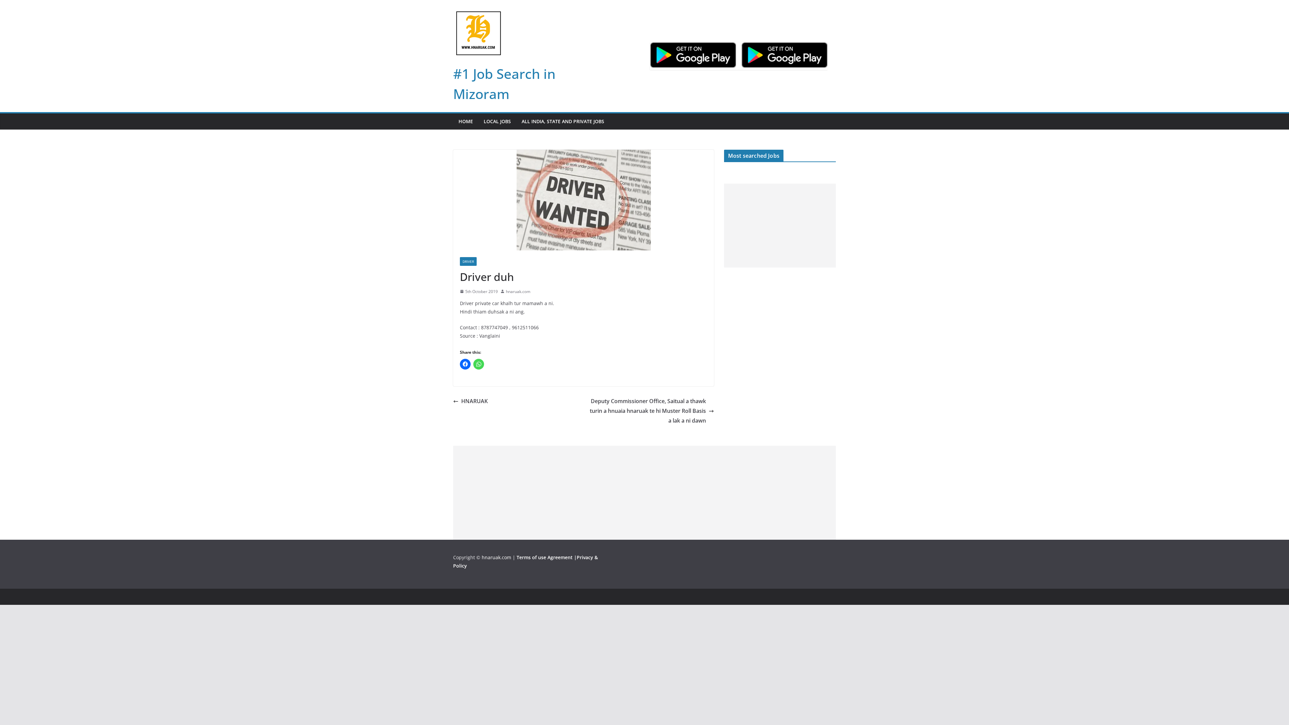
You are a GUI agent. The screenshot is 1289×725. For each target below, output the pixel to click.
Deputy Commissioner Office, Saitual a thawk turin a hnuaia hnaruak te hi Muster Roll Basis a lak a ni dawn (648, 410)
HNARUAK (474, 401)
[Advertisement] (780, 226)
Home (466, 121)
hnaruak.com (518, 291)
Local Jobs (497, 121)
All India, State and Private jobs (563, 121)
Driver (468, 261)
